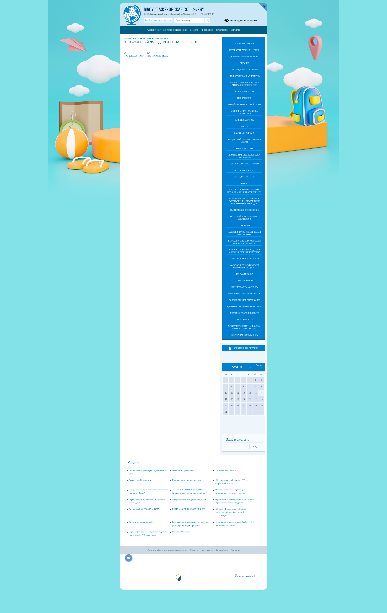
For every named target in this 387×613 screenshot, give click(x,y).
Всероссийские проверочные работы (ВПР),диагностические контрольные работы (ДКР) (244, 201)
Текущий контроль (244, 120)
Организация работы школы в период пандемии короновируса (244, 191)
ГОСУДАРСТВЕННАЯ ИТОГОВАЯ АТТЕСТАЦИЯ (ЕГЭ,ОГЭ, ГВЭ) (244, 84)
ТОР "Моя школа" (244, 274)
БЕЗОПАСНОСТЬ (244, 98)
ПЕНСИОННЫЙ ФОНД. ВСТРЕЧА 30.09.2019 (151, 38)
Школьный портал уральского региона (186, 480)
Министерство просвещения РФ (184, 470)
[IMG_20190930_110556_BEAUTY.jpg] (134, 56)
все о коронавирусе (244, 170)
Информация (207, 30)
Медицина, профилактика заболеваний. (244, 112)
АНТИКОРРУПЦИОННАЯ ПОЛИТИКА (244, 76)
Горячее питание (244, 281)
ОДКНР (244, 183)
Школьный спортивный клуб (244, 313)
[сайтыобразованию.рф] (262, 7)
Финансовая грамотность (244, 287)
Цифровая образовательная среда (244, 307)
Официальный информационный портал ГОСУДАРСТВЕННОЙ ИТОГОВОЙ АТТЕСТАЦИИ (230, 512)
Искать (207, 20)
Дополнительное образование (244, 300)
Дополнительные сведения (244, 57)
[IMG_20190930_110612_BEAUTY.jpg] (158, 56)
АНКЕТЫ (244, 126)
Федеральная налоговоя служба (141, 522)
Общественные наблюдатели (244, 259)
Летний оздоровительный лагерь (244, 105)
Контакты (235, 30)
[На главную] (146, 20)
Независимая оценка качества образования (244, 156)
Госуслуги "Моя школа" (181, 532)
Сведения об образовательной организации (167, 30)
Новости (194, 30)
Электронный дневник (246, 348)
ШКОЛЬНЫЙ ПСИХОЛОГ (244, 133)
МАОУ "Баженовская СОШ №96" (174, 10)
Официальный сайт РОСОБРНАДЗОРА (144, 509)
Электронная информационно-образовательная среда (244, 327)
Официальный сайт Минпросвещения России (189, 499)
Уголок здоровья (244, 148)
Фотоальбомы (222, 30)
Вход (255, 446)
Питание (244, 63)
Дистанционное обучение (244, 70)
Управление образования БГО (226, 470)
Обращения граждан (244, 44)
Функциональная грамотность (244, 294)
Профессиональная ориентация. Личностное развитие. (244, 242)
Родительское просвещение (244, 210)
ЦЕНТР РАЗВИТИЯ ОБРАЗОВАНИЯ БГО (188, 509)
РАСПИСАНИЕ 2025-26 (244, 92)
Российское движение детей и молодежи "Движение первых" (244, 251)
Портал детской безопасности (140, 480)
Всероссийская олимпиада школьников (244, 218)
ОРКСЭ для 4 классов (244, 177)
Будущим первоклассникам (244, 164)
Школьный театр (244, 320)
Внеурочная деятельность (244, 335)
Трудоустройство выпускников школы (244, 140)
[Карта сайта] (150, 20)
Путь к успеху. (244, 225)
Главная (126, 38)
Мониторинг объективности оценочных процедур (244, 266)
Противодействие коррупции (244, 50)
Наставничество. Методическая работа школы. (244, 233)
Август (259, 365)
